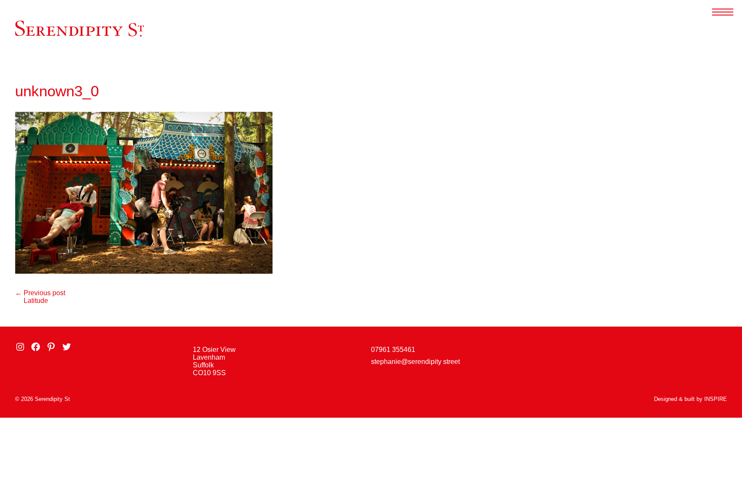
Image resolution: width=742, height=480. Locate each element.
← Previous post (40, 293)
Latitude (36, 300)
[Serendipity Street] (79, 28)
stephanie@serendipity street (415, 361)
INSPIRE (715, 399)
